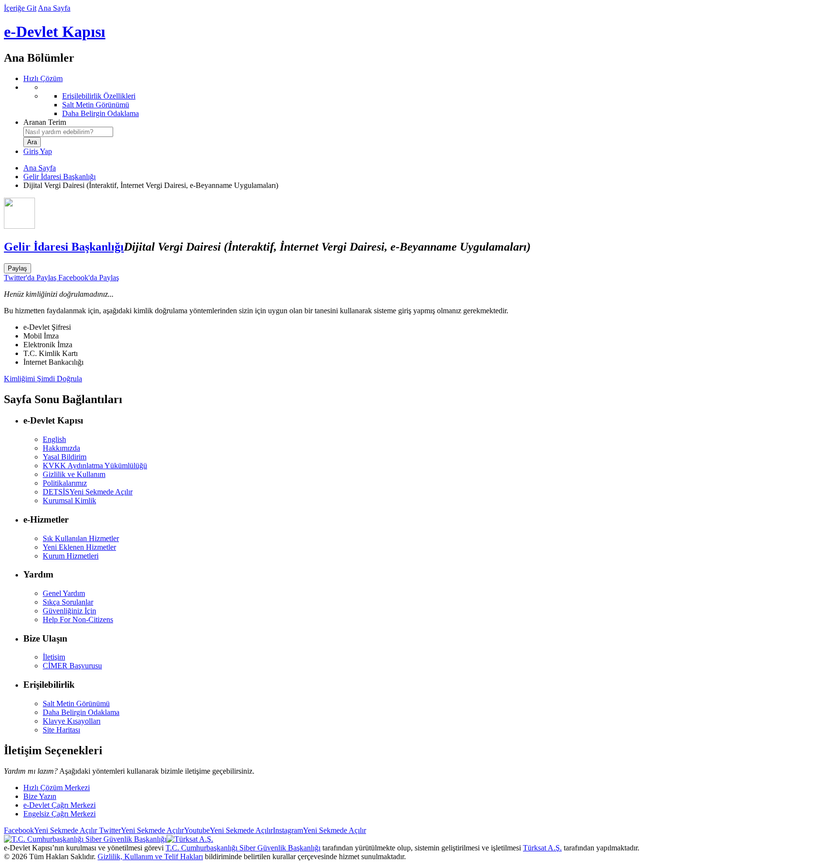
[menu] (429, 100)
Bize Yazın (39, 796)
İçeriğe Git (20, 8)
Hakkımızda (61, 448)
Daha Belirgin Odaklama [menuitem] (100, 113)
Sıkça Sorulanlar (68, 602)
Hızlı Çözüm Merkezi (56, 787)
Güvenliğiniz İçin (69, 611)
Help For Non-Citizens (78, 619)
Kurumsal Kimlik (69, 500)
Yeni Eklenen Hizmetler (79, 547)
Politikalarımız (65, 483)
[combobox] (68, 132)
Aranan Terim (44, 122)
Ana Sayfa (54, 8)
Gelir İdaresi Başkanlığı (59, 176)
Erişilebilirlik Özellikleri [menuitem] (98, 96)
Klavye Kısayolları (72, 721)
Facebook (50, 830)
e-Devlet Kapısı (54, 31)
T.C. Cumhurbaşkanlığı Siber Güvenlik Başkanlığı (243, 848)
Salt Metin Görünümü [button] (76, 703)
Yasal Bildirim (64, 457)
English (54, 439)
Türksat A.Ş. (542, 848)
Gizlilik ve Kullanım (74, 474)
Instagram (319, 830)
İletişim (54, 657)
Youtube (228, 830)
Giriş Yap (37, 151)
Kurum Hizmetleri (71, 556)
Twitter (140, 830)
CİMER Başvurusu (72, 665)
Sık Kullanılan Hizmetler (81, 538)
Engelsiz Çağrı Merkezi (59, 814)
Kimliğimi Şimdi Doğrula (43, 378)
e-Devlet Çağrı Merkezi (59, 805)
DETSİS (88, 492)
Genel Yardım (64, 593)
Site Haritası (61, 730)
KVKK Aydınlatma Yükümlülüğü (95, 465)
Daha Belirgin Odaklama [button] (81, 712)
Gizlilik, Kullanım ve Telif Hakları (150, 856)
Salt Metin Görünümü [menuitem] (95, 105)
